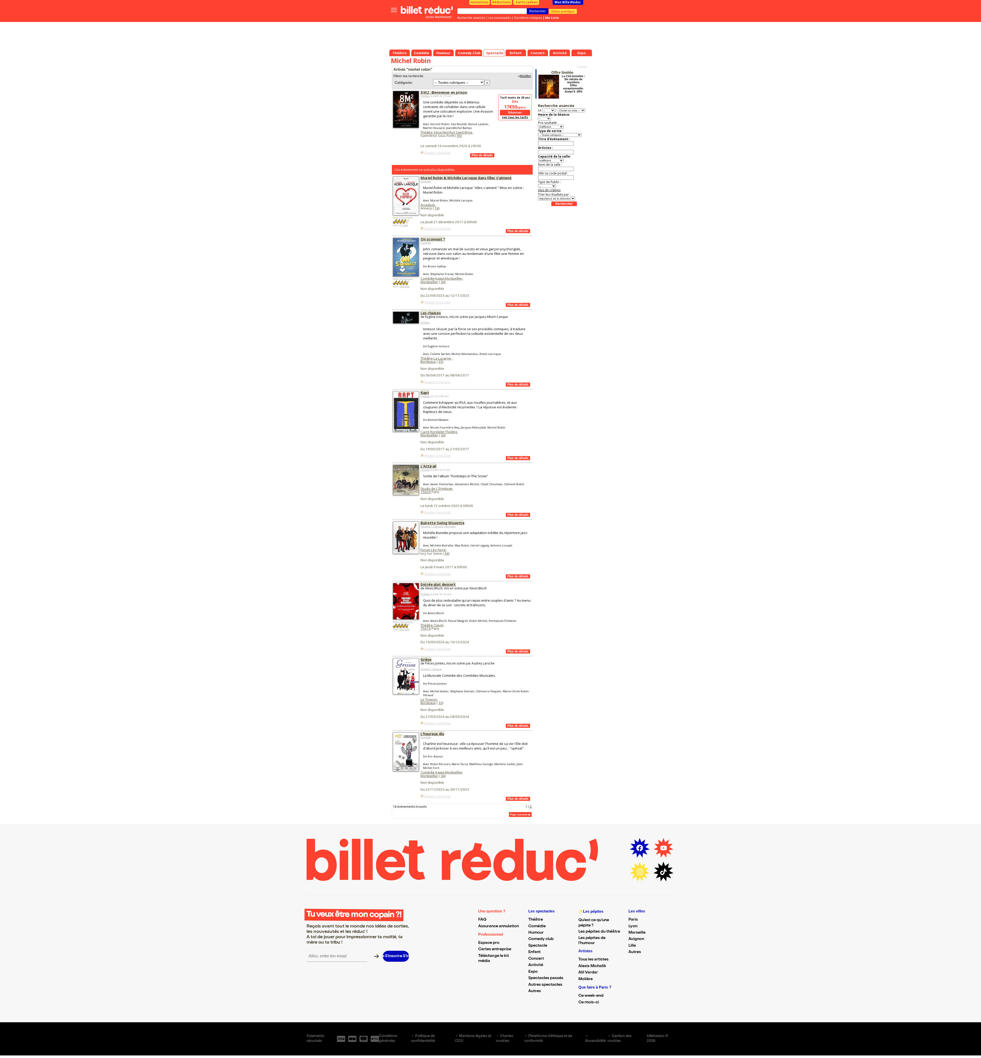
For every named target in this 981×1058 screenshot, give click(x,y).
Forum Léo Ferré (433, 550)
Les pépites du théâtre (599, 932)
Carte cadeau (527, 2)
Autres (534, 991)
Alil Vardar (588, 973)
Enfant (534, 952)
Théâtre (425, 95)
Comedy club (541, 939)
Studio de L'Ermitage (436, 488)
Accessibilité (595, 1041)
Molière (585, 979)
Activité (535, 965)
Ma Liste (552, 18)
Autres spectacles (545, 985)
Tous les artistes (593, 960)
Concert (425, 469)
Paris (633, 920)
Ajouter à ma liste (437, 153)
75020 (426, 492)
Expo (533, 972)
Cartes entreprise (494, 949)
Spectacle (537, 946)
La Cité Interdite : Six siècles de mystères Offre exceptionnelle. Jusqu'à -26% (573, 84)
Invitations (479, 2)
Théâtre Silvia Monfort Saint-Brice (446, 132)
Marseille (637, 933)
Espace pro (488, 943)
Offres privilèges (563, 11)
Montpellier (429, 282)
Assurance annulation (498, 926)
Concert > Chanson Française (438, 526)
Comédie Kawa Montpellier (441, 278)
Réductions (501, 2)
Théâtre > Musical (431, 669)
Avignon (636, 939)
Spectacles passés (545, 978)
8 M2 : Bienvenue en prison (444, 92)
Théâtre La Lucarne (436, 358)
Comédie (426, 181)
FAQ (482, 920)
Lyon (632, 926)
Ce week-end (590, 996)
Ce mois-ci (588, 1003)
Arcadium (428, 205)
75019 (426, 628)
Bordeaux (428, 361)
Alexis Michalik (592, 966)
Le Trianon (429, 699)
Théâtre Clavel (432, 625)
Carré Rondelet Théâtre (439, 432)
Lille (632, 946)
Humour (536, 933)
